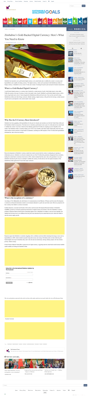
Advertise (31, 1)
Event (75, 67)
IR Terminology (25, 25)
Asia (80, 147)
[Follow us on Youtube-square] (82, 29)
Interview (11, 25)
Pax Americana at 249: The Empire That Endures (79, 85)
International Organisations (35, 25)
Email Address (9, 277)
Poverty (41, 344)
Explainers (44, 25)
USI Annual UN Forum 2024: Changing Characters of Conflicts (79, 116)
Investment (37, 344)
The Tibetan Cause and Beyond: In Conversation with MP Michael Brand (79, 152)
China (82, 147)
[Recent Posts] (72, 48)
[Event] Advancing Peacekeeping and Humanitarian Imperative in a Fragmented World (79, 71)
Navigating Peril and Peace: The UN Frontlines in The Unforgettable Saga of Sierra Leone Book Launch (79, 105)
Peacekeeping (80, 67)
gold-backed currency (30, 344)
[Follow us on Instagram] (80, 29)
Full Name (7, 273)
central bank (10, 344)
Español (52, 1)
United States (81, 77)
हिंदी (48, 1)
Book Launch (77, 58)
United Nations (77, 112)
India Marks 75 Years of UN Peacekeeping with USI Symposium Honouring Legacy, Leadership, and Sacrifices (79, 94)
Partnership (26, 1)
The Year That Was (77, 53)
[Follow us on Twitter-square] (77, 29)
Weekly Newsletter (38, 1)
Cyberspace (79, 136)
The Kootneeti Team (11, 42)
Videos (49, 25)
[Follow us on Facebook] (75, 29)
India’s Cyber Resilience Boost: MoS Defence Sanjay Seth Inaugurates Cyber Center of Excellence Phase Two (79, 140)
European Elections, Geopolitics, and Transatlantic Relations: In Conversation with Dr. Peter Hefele (79, 162)
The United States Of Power (79, 176)
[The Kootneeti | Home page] (11, 8)
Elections (80, 121)
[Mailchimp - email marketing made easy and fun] (29, 282)
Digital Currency (15, 344)
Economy (12, 29)
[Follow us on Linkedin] (79, 29)
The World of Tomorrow (78, 170)
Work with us (38, 390)
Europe (80, 157)
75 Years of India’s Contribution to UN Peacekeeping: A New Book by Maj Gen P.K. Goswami (79, 61)
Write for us (30, 390)
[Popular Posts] (81, 48)
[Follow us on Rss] (84, 29)
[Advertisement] (35, 109)
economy (20, 344)
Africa (7, 29)
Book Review (17, 25)
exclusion (24, 344)
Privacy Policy (10, 1)
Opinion (6, 25)
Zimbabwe (45, 344)
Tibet (79, 149)
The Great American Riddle (79, 79)
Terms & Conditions (18, 1)
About (5, 1)
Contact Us (45, 1)
